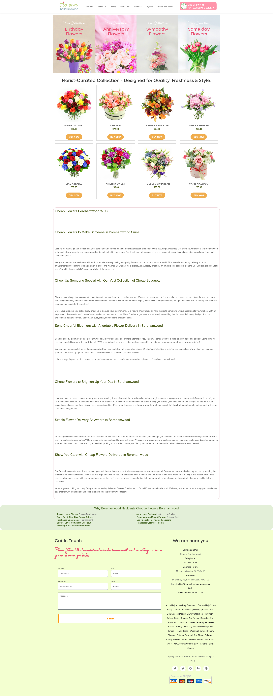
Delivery (113, 6)
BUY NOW (74, 136)
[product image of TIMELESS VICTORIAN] (157, 162)
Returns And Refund (165, 6)
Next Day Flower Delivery (195, 626)
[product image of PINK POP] (115, 104)
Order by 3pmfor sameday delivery (201, 6)
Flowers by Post (196, 639)
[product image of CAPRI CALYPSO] (198, 162)
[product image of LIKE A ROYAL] (74, 162)
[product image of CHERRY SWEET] (115, 162)
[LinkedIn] (198, 668)
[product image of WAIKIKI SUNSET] (74, 104)
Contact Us (101, 6)
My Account (179, 643)
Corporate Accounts (183, 609)
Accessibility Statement (185, 605)
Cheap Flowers (173, 639)
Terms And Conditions (177, 622)
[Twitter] (183, 668)
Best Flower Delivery (203, 635)
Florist (184, 639)
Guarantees (137, 6)
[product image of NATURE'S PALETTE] (157, 104)
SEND (110, 618)
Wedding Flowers (197, 630)
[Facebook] (175, 668)
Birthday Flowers (184, 635)
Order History (192, 643)
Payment (149, 6)
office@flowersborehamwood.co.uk (194, 583)
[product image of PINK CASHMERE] (198, 104)
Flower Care (125, 6)
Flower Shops (182, 630)
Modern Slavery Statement (191, 613)
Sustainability (207, 618)
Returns (203, 643)
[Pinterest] (206, 668)
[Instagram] (190, 668)
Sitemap (190, 647)
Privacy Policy (173, 618)
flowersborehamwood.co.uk (190, 592)
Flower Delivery (196, 622)
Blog (211, 643)
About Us (90, 6)
